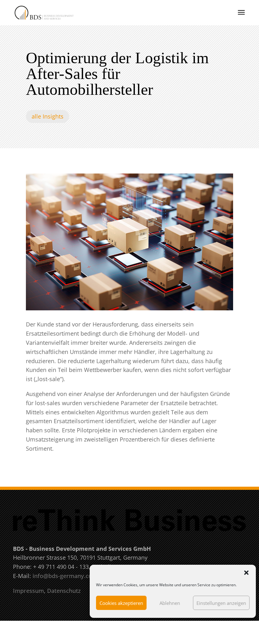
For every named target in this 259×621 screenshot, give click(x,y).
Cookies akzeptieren (121, 603)
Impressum (28, 590)
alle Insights (47, 116)
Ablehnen (170, 603)
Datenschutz (64, 590)
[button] (246, 572)
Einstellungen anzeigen (221, 603)
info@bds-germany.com (65, 576)
